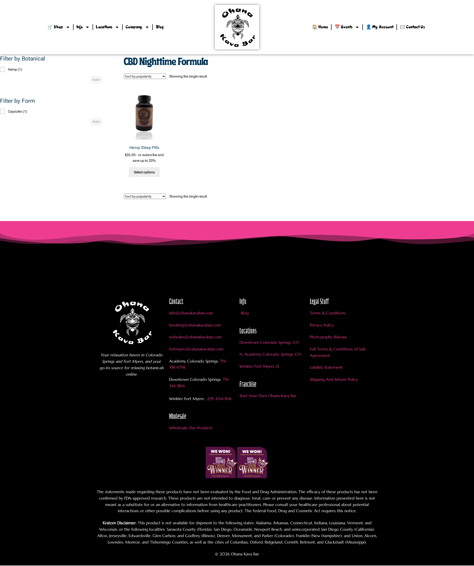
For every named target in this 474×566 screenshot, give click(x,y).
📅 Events (344, 27)
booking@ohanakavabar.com (195, 325)
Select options (144, 172)
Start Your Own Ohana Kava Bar (267, 395)
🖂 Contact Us (412, 27)
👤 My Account (380, 27)
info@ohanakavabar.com (191, 312)
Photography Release (328, 336)
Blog (160, 27)
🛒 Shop (55, 27)
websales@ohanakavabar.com (195, 336)
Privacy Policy (322, 325)
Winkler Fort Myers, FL (259, 366)
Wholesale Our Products (191, 427)
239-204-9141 (219, 398)
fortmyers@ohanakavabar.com (196, 348)
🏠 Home (320, 27)
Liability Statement (326, 367)
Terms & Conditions (328, 312)
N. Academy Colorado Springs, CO (270, 354)
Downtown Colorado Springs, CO (269, 342)
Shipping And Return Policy (334, 379)
